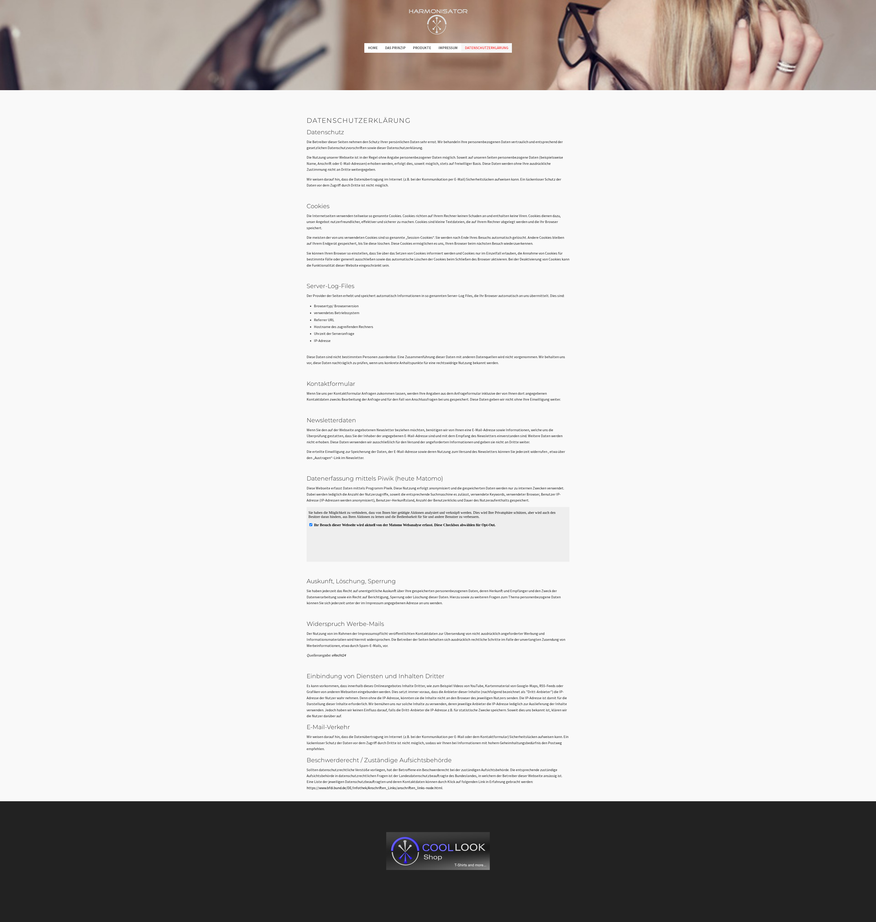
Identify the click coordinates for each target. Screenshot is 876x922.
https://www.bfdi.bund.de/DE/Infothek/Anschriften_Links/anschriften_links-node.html (374, 787)
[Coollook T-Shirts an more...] (438, 851)
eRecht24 (339, 655)
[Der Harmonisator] (438, 21)
